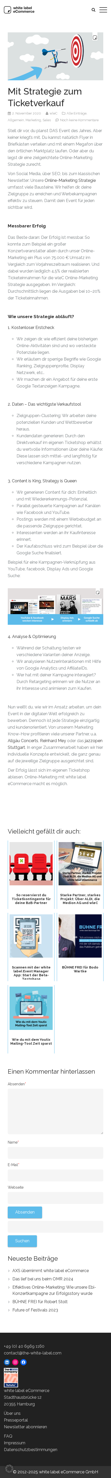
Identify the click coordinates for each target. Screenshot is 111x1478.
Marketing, (34, 120)
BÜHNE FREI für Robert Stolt (40, 1301)
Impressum (14, 1442)
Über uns (12, 1413)
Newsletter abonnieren (25, 1426)
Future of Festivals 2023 (35, 1310)
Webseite (15, 1187)
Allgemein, (17, 120)
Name (13, 1142)
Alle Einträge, (77, 113)
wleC (54, 113)
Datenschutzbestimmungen (30, 1449)
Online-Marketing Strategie (70, 180)
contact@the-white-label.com (32, 1353)
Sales (47, 120)
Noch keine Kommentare (79, 120)
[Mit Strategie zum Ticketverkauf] (55, 56)
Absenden (17, 1084)
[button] (9, 1468)
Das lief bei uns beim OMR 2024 (42, 1278)
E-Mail (13, 1165)
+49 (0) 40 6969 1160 (24, 1346)
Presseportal (16, 1420)
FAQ (8, 1436)
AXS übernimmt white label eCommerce (50, 1270)
